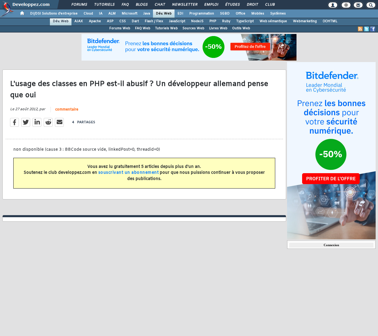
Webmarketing (305, 21)
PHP (212, 21)
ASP (110, 21)
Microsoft (129, 14)
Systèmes (278, 14)
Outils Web (241, 28)
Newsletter (184, 4)
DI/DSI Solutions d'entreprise (54, 14)
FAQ (125, 4)
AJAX (78, 21)
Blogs (141, 4)
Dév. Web (164, 14)
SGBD (225, 14)
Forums (79, 4)
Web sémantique (273, 21)
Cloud (88, 14)
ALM (112, 14)
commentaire (66, 109)
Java (146, 14)
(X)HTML (330, 21)
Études (232, 4)
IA (100, 14)
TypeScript (245, 21)
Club (269, 4)
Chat (159, 4)
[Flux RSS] (360, 29)
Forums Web (119, 28)
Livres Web (218, 28)
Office (240, 14)
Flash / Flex (154, 21)
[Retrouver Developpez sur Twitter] (366, 29)
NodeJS (197, 21)
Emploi (211, 4)
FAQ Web (142, 28)
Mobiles (257, 14)
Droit (252, 4)
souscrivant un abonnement (128, 173)
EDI (180, 14)
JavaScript (177, 21)
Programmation (201, 14)
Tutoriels (104, 4)
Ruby (226, 21)
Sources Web (193, 28)
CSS (122, 21)
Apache (95, 21)
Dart (135, 21)
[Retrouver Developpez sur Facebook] (372, 29)
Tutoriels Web (166, 28)
